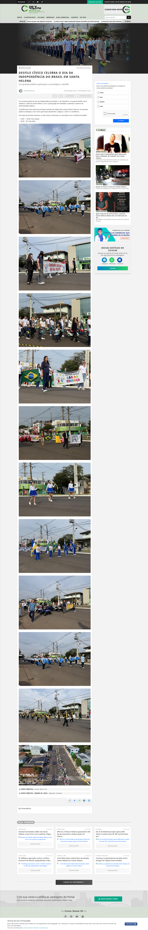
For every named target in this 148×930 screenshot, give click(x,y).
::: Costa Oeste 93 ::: (74, 911)
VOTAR (121, 120)
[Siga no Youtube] (37, 2)
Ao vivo (83, 17)
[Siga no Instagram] (33, 2)
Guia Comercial (62, 17)
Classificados (30, 17)
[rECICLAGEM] (98, 9)
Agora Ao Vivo (95, 2)
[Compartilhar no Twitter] (127, 41)
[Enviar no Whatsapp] (127, 47)
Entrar (22, 2)
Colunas (41, 17)
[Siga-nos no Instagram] (71, 917)
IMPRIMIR (70, 96)
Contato (74, 17)
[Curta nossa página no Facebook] (65, 917)
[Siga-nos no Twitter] (77, 917)
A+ (61, 96)
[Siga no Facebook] (29, 2)
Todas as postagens (73, 882)
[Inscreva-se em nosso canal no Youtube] (83, 917)
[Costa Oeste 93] (32, 9)
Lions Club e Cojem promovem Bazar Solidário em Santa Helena (57, 21)
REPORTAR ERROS (85, 96)
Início (19, 17)
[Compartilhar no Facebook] (127, 35)
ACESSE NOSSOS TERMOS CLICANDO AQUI (35, 928)
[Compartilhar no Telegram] (127, 53)
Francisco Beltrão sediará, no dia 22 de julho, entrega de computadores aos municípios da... (115, 21)
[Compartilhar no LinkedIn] (127, 59)
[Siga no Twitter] (42, 2)
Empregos (50, 17)
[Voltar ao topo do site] (145, 558)
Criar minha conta (109, 899)
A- (54, 96)
